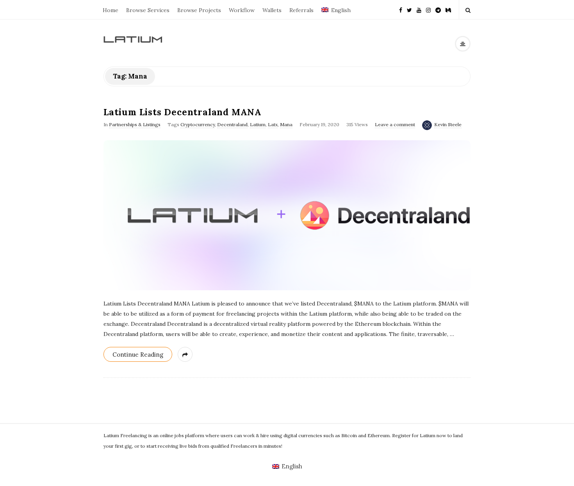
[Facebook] (400, 9)
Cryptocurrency (197, 124)
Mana (286, 124)
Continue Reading (137, 354)
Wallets (272, 10)
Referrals (301, 10)
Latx (273, 124)
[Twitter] (409, 9)
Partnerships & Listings (134, 124)
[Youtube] (419, 9)
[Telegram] (438, 9)
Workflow (242, 10)
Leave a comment (395, 124)
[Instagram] (428, 9)
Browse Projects (199, 10)
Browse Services (147, 10)
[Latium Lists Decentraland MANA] (287, 215)
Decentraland (232, 124)
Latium (258, 124)
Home (110, 10)
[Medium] (448, 9)
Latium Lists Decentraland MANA (182, 112)
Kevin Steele (448, 124)
